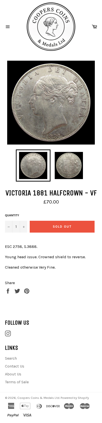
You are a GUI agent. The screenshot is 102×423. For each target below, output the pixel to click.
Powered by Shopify (75, 398)
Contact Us (14, 366)
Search (11, 358)
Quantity (12, 215)
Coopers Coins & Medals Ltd (38, 398)
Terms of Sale (17, 382)
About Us (13, 374)
